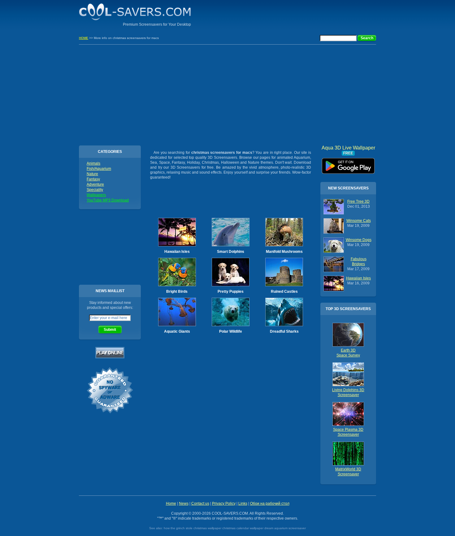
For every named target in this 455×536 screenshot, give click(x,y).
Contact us (200, 503)
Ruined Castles (284, 291)
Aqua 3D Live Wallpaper (348, 163)
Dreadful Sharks (284, 331)
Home (171, 503)
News (183, 503)
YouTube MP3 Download (108, 200)
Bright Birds (177, 291)
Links (242, 503)
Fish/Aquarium (99, 168)
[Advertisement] (303, 14)
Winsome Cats (358, 220)
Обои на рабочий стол (269, 503)
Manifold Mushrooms (284, 251)
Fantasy (93, 179)
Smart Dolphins (230, 251)
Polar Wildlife (230, 331)
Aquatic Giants (177, 331)
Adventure (95, 184)
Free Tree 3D (358, 201)
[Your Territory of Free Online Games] (109, 357)
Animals (93, 163)
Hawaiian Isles (177, 251)
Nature (92, 174)
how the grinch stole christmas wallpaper (192, 528)
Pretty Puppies (231, 291)
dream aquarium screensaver (285, 528)
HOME (83, 38)
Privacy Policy (224, 503)
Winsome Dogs (358, 240)
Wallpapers (96, 195)
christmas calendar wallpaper (242, 528)
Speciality (95, 190)
